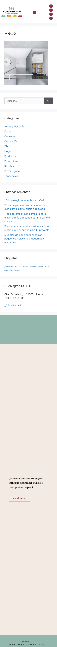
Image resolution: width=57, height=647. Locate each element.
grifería (7, 267)
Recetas (9, 166)
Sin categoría (12, 171)
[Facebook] (51, 6)
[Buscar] (48, 101)
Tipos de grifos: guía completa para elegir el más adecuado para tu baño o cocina (27, 217)
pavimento (40, 267)
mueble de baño (16, 267)
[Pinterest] (51, 18)
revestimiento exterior (12, 271)
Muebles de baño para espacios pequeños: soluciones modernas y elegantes (24, 238)
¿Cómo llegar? (12, 305)
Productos (10, 156)
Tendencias (11, 176)
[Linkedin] (51, 14)
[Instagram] (51, 10)
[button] (34, 12)
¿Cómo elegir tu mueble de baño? (24, 200)
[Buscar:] (24, 101)
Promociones (12, 161)
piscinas (48, 267)
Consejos (9, 136)
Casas (8, 131)
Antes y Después (14, 126)
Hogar (8, 151)
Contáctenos (19, 498)
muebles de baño (29, 267)
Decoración (11, 141)
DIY (6, 146)
